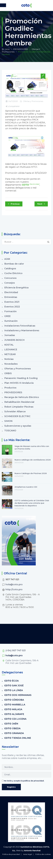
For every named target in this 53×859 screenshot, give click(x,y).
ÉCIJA (11, 680)
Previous (15, 204)
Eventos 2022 (12, 306)
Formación (10, 311)
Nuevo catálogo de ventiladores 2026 (33, 460)
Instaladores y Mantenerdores (21, 330)
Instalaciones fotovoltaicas (19, 325)
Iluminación (11, 321)
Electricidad (11, 292)
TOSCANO (10, 430)
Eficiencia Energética (16, 287)
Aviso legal (27, 854)
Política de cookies (43, 854)
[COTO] (26, 5)
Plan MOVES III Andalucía (19, 383)
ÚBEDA (12, 728)
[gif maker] (26, 146)
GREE (7, 316)
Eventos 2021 (11, 302)
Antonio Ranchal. (32, 850)
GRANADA (14, 733)
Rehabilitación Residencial (19, 402)
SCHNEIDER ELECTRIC (17, 416)
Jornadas (9, 335)
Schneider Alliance (15, 411)
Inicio (7, 49)
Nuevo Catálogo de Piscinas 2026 (31, 473)
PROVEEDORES (13, 392)
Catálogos (10, 268)
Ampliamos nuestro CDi (26, 487)
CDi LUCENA (15, 719)
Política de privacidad (11, 854)
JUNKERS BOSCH (14, 340)
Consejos (9, 282)
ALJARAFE (14, 714)
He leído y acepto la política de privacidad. (24, 781)
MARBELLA (14, 704)
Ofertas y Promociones (33, 101)
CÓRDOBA (14, 700)
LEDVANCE (10, 349)
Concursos (10, 278)
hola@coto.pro (14, 584)
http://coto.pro (14, 589)
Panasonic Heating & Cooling (21, 378)
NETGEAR (10, 354)
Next (39, 204)
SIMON (8, 421)
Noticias (9, 359)
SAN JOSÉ (14, 685)
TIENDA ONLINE (17, 738)
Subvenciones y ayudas (17, 425)
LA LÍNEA (13, 690)
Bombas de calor (14, 263)
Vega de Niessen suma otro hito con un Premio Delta (32, 447)
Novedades (11, 364)
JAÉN (11, 723)
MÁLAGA (13, 709)
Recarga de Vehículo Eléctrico (21, 397)
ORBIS (8, 373)
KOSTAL (9, 344)
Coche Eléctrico (13, 273)
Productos (10, 387)
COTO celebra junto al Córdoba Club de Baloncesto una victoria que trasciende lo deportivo (32, 503)
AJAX (7, 259)
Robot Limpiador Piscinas (18, 406)
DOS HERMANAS (17, 695)
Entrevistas (10, 297)
